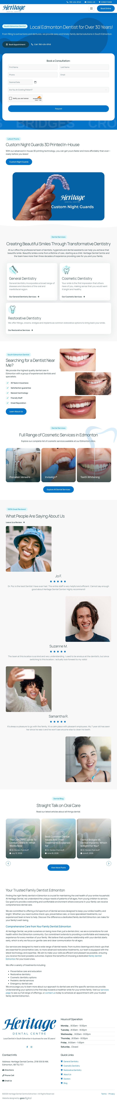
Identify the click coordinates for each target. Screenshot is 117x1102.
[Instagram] (31, 1047)
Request (58, 108)
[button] (91, 8)
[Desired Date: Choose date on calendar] (35, 82)
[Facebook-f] (27, 1047)
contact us (50, 992)
